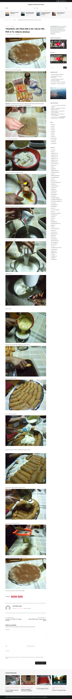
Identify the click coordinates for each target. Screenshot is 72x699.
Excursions (53, 192)
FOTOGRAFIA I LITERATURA (55, 199)
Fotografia (53, 196)
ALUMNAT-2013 (53, 158)
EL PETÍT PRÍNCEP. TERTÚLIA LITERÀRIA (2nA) (12, 690)
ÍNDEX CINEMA (53, 206)
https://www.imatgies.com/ (19, 608)
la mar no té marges (54, 209)
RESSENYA (53, 235)
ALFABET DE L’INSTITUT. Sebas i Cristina (13, 619)
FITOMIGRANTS (53, 194)
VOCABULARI (53, 259)
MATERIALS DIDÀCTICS (55, 223)
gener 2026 (53, 129)
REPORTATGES (53, 233)
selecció (52, 245)
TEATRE (52, 254)
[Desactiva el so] (63, 47)
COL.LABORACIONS (54, 177)
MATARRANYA (53, 221)
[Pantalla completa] (65, 47)
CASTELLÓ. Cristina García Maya (59, 690)
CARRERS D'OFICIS (54, 170)
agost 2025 (53, 131)
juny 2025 (52, 133)
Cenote (33, 697)
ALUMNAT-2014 (7, 26)
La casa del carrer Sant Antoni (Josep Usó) (61, 13)
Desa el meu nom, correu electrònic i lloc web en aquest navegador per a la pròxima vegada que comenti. (24, 658)
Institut (52, 208)
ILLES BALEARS (53, 204)
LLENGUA (52, 216)
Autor (37, 8)
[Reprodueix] (51, 47)
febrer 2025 (53, 136)
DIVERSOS (53, 184)
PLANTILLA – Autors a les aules (56, 108)
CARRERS (52, 168)
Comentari (7, 629)
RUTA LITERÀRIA (54, 242)
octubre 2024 (53, 141)
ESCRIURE (53, 189)
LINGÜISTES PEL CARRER (55, 213)
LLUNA (52, 218)
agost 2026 (53, 124)
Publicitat (52, 230)
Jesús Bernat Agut (8, 34)
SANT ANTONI (53, 244)
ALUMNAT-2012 (53, 156)
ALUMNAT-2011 (53, 155)
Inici (34, 8)
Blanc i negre (53, 165)
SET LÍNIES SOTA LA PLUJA (55, 247)
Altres (52, 151)
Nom (6, 646)
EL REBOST (12, 26)
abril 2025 (52, 134)
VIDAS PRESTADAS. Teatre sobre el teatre (37, 619)
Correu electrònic (31, 646)
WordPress (45, 697)
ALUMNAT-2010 (53, 153)
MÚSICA (52, 225)
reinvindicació (53, 232)
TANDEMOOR (53, 252)
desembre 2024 (53, 138)
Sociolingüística (53, 249)
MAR (52, 220)
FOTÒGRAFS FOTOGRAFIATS (56, 201)
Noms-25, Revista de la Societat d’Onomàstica (30, 13)
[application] (58, 44)
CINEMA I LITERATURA (55, 175)
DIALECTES (53, 180)
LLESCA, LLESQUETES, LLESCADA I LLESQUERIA (26, 690)
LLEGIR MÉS (52, 33)
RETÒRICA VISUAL (54, 240)
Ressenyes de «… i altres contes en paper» (58, 83)
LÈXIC (52, 211)
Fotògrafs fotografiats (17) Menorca (14, 13)
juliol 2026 (52, 126)
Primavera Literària (54, 228)
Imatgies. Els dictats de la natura (36, 4)
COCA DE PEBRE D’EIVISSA (42, 689)
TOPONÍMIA (53, 256)
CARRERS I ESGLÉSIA (54, 172)
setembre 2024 (53, 143)
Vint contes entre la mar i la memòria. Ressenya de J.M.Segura (46, 13)
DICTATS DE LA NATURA (55, 182)
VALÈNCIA (52, 257)
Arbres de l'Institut (54, 163)
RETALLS (52, 237)
